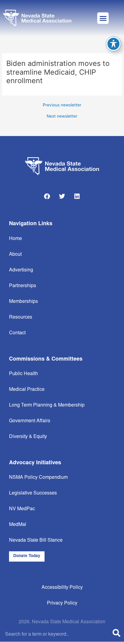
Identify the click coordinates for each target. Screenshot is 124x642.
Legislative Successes (33, 493)
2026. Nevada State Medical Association (62, 622)
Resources (20, 317)
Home (15, 238)
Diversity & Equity (28, 436)
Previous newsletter (62, 105)
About (15, 254)
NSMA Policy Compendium (38, 477)
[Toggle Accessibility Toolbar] (113, 44)
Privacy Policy (62, 603)
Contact (17, 333)
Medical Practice (27, 389)
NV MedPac (22, 509)
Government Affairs (29, 421)
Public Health (23, 373)
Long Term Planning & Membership (47, 405)
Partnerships (22, 286)
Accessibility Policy (62, 587)
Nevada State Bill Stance (36, 540)
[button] (103, 18)
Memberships (23, 301)
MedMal (17, 524)
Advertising (21, 270)
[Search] (116, 634)
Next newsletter (62, 116)
